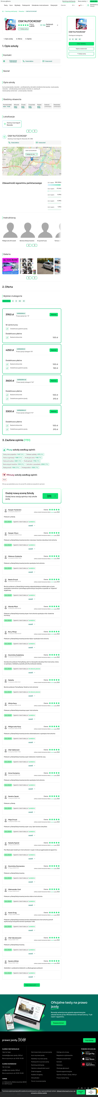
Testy (6, 5)
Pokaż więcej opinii (30, 985)
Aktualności (35, 1078)
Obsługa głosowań (63, 1068)
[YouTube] (88, 1088)
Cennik (63, 5)
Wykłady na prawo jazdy (39, 1058)
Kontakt (59, 1062)
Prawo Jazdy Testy (63, 1078)
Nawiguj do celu (30, 154)
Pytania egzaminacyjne (64, 1071)
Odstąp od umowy (63, 1052)
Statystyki (54, 5)
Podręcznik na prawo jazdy (40, 1062)
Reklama (59, 1065)
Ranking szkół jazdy (68, 1)
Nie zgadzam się (91, 1092)
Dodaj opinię (49, 496)
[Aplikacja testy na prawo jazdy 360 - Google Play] (88, 1053)
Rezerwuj (53, 314)
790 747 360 (6, 1052)
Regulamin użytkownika (65, 1055)
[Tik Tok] (78, 1088)
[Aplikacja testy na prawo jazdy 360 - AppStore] (88, 1059)
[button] (32, 159)
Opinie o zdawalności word (40, 1068)
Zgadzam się (80, 1092)
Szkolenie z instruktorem (40, 5)
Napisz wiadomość (81, 48)
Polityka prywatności (64, 1058)
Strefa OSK (94, 1)
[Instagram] (85, 1088)
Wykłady (17, 5)
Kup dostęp (89, 1040)
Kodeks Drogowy (37, 1074)
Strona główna (6, 1)
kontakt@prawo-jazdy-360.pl (12, 1055)
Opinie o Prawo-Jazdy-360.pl (67, 1074)
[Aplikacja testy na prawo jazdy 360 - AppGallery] (88, 1064)
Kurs (11, 5)
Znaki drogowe (36, 1071)
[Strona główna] (3, 11)
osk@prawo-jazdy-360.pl (11, 1070)
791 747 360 (6, 1067)
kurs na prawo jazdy (38, 1055)
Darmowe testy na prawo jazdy (41, 1052)
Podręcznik (26, 5)
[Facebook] (82, 1088)
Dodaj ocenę (24, 29)
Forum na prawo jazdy (38, 1081)
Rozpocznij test (58, 1023)
